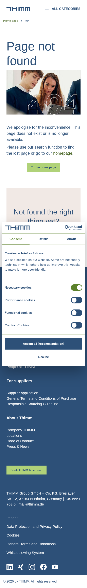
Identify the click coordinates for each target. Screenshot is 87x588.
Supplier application (22, 393)
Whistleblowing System (25, 553)
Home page (10, 20)
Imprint (12, 518)
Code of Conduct (20, 441)
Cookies (13, 535)
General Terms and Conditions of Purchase (41, 398)
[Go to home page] (18, 9)
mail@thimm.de (31, 504)
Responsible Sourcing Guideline (32, 404)
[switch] (76, 300)
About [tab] (71, 239)
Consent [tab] (16, 239)
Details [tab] (44, 239)
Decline (43, 357)
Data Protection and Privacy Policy (34, 527)
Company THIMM (20, 430)
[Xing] (21, 567)
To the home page (43, 167)
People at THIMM (20, 367)
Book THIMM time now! (26, 470)
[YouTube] (55, 567)
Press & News (17, 446)
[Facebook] (43, 567)
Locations (14, 436)
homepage (62, 153)
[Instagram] (32, 567)
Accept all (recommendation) (43, 343)
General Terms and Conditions (31, 544)
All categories (66, 9)
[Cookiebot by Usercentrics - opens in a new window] (64, 227)
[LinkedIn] (9, 567)
